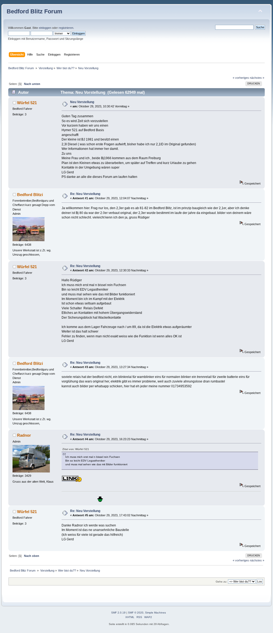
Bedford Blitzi (30, 194)
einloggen (45, 27)
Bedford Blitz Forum (34, 11)
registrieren (66, 27)
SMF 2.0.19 (118, 612)
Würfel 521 (27, 102)
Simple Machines (155, 612)
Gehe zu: (221, 581)
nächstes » (257, 77)
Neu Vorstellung (82, 102)
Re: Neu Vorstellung (85, 194)
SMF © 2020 (135, 612)
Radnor (24, 435)
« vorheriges (241, 77)
